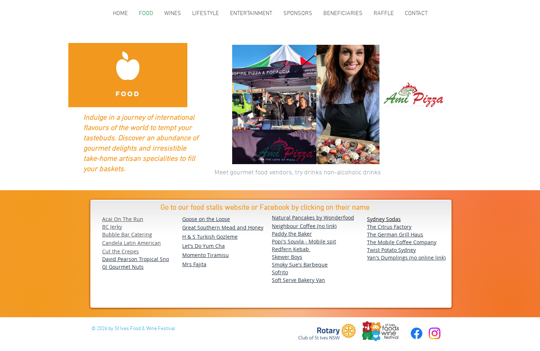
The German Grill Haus (395, 234)
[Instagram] (434, 333)
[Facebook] (416, 333)
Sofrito (280, 272)
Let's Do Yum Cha (203, 245)
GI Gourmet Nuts (123, 266)
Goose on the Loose (206, 219)
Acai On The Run (122, 219)
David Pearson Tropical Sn (134, 259)
